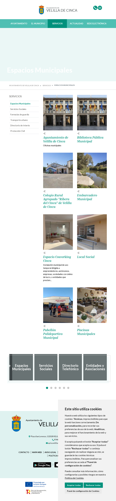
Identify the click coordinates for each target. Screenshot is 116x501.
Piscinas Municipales (86, 332)
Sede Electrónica (96, 23)
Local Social (85, 257)
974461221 (58, 440)
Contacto (24, 452)
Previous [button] (7, 367)
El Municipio (38, 23)
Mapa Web (37, 452)
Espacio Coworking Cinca (57, 259)
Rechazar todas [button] (93, 485)
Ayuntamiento (19, 23)
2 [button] (51, 388)
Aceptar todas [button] (74, 485)
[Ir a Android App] (41, 464)
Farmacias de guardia (19, 114)
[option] (21, 367)
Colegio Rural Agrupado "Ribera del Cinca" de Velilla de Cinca (57, 201)
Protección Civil (17, 131)
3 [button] (55, 388)
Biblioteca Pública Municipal (90, 139)
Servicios (57, 23)
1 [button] (47, 388)
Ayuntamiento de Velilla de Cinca (24, 85)
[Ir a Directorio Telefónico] (95, 8)
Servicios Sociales (18, 109)
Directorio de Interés (20, 125)
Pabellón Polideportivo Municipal (53, 334)
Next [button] (109, 367)
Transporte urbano (19, 120)
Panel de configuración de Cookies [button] (83, 491)
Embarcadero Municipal (87, 197)
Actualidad (76, 23)
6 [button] (68, 388)
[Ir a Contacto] (100, 8)
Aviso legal (50, 452)
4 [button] (60, 388)
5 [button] (64, 388)
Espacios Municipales (20, 103)
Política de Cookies (74, 478)
